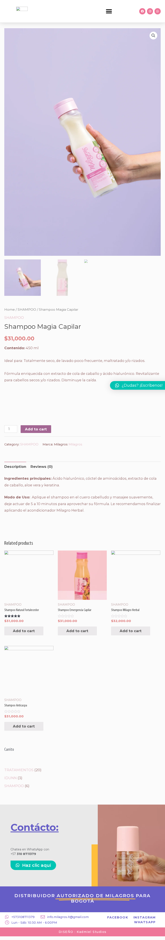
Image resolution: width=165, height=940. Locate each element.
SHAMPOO (27, 309)
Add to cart (36, 429)
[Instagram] (150, 11)
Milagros (75, 444)
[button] (109, 11)
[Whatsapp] (157, 11)
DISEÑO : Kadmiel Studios (83, 932)
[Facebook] (142, 11)
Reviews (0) (42, 466)
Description (15, 466)
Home (9, 309)
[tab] (15, 467)
